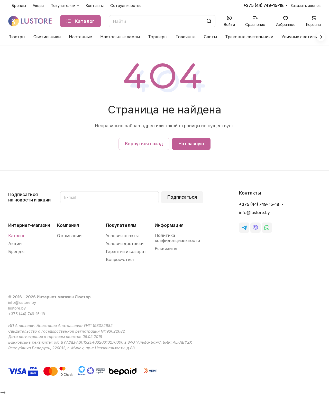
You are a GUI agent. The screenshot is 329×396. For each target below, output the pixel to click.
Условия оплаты (122, 235)
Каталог (16, 235)
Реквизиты (166, 248)
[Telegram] (244, 228)
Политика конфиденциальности (177, 238)
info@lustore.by (254, 212)
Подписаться (182, 197)
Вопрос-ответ (120, 259)
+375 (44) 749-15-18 (263, 5)
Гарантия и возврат (126, 251)
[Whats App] (267, 228)
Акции (15, 243)
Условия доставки (124, 243)
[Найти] (209, 21)
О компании (69, 235)
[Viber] (255, 228)
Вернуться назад (144, 143)
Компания (68, 225)
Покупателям (121, 225)
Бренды (16, 251)
